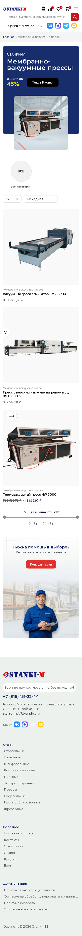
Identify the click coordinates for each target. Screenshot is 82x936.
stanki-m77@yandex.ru (21, 713)
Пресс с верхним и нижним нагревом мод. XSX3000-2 (36, 394)
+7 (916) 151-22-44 (19, 26)
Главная (8, 36)
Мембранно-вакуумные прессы (23, 289)
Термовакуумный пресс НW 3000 (29, 494)
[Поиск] (75, 17)
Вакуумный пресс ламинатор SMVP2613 (34, 294)
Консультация (41, 564)
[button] (44, 9)
